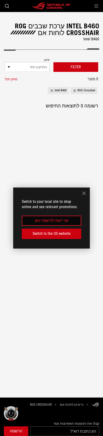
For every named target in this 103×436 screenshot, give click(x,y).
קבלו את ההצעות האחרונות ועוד (76, 423)
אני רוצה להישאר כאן (51, 220)
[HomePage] (95, 404)
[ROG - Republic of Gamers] (51, 6)
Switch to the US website (52, 233)
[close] (84, 193)
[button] (96, 6)
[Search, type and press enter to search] (7, 6)
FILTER (76, 67)
